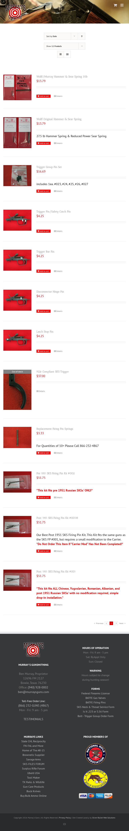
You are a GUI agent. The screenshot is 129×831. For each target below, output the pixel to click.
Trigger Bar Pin (45, 251)
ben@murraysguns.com (33, 692)
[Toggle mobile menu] (122, 5)
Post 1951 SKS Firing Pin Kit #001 (56, 571)
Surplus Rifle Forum (33, 768)
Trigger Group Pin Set (49, 167)
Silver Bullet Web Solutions (103, 817)
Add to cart (44, 96)
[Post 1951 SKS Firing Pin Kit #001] (17, 580)
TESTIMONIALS (33, 719)
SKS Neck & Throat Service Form (95, 707)
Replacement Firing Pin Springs (54, 428)
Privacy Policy (65, 817)
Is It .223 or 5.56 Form (95, 711)
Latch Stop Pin (44, 331)
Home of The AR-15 (33, 750)
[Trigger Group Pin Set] (17, 175)
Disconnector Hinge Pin (50, 291)
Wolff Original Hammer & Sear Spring (58, 119)
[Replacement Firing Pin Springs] (17, 437)
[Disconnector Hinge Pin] (17, 300)
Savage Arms (33, 759)
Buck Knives (33, 791)
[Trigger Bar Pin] (17, 260)
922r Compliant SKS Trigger (52, 371)
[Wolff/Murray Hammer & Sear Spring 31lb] (17, 87)
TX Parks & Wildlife (33, 782)
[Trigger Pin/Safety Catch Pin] (17, 220)
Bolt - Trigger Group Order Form (96, 716)
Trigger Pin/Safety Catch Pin (53, 211)
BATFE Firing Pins (96, 702)
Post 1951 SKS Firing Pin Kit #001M (57, 517)
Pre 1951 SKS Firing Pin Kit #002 (55, 473)
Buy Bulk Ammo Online (33, 795)
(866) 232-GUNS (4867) (33, 705)
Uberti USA (33, 773)
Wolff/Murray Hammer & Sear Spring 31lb (62, 76)
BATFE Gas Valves (95, 698)
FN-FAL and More (33, 745)
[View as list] (67, 54)
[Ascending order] (82, 36)
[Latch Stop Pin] (17, 340)
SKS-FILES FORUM (33, 764)
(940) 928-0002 (38, 687)
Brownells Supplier (34, 755)
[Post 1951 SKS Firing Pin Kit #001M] (17, 526)
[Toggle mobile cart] (115, 5)
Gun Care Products (33, 786)
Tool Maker (33, 777)
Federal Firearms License (95, 693)
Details (59, 96)
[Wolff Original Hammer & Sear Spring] (17, 132)
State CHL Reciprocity (33, 741)
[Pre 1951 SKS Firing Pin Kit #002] (17, 482)
